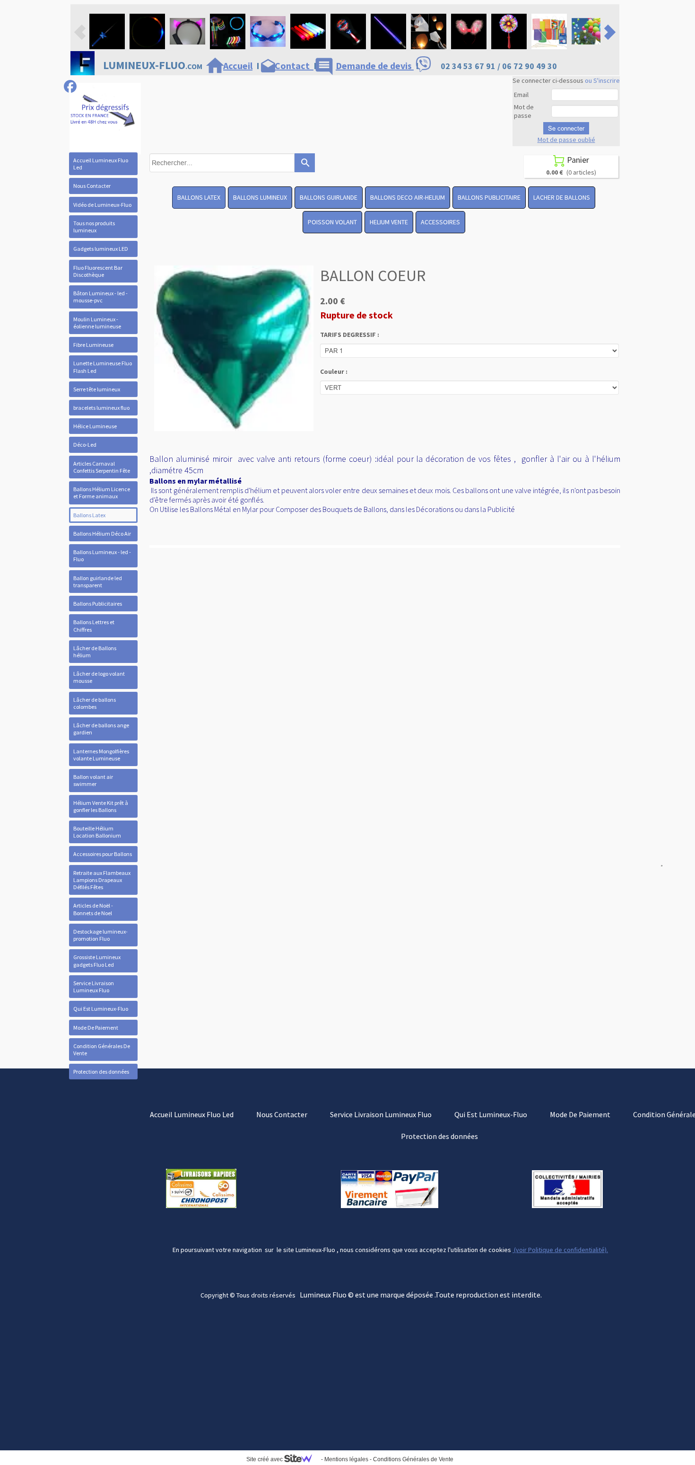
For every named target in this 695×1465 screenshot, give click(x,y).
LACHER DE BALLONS (561, 197)
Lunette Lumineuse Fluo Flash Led (102, 367)
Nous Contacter (92, 185)
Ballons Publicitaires (97, 603)
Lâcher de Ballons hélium (94, 651)
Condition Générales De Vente (101, 1049)
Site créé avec (265, 1459)
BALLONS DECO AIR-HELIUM (407, 197)
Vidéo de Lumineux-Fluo (102, 204)
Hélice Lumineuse (95, 426)
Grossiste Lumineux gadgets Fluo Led (97, 960)
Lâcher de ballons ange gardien (101, 729)
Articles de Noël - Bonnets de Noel (93, 909)
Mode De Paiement (95, 1027)
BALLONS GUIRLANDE (328, 197)
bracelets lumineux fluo (101, 407)
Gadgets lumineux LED (100, 248)
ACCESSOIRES (440, 222)
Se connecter (566, 128)
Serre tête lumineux (96, 389)
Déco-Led (84, 444)
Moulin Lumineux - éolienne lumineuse (97, 323)
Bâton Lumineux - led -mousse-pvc (100, 297)
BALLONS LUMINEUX (260, 197)
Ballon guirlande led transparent (97, 581)
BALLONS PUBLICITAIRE (489, 197)
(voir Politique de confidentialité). (560, 1249)
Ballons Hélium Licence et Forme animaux (101, 492)
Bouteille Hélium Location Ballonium (97, 832)
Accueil (237, 65)
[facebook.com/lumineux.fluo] (70, 86)
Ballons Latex (89, 515)
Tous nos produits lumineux (94, 227)
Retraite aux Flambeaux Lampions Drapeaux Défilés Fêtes (101, 880)
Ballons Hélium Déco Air (102, 533)
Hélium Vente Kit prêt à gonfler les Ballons (100, 806)
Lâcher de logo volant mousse (99, 677)
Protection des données (101, 1071)
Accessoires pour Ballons (102, 853)
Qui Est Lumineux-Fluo (100, 1008)
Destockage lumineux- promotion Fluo (100, 935)
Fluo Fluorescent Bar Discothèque (97, 271)
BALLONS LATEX (198, 197)
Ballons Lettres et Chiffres (93, 625)
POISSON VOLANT (332, 222)
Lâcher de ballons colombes (94, 703)
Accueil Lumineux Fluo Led (100, 164)
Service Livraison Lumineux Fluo (93, 987)
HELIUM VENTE (389, 222)
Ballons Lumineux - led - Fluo (102, 555)
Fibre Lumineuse (93, 344)
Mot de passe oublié (566, 139)
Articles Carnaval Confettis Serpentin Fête (101, 467)
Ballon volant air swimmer (93, 780)
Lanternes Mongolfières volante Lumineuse (101, 755)
